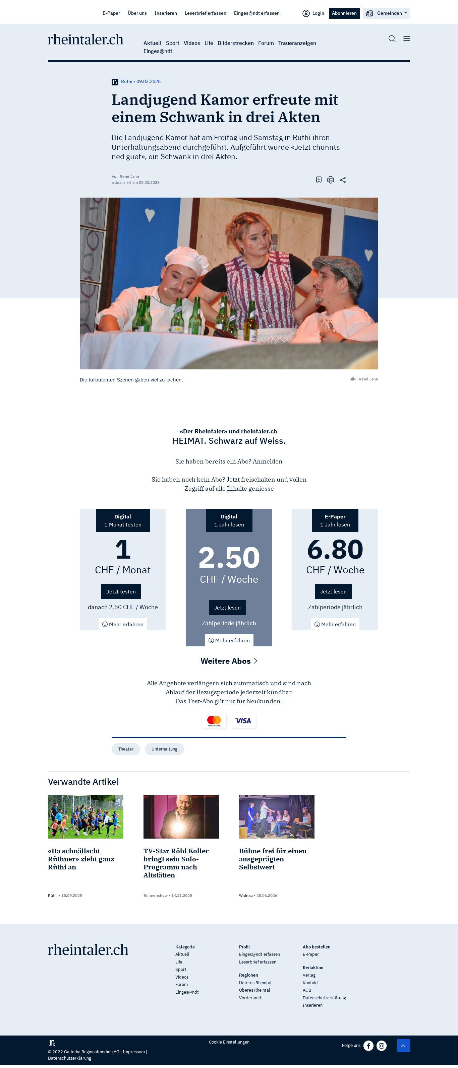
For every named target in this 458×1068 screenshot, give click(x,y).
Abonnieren (344, 13)
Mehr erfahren (126, 624)
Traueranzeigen (297, 43)
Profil (244, 947)
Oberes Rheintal (254, 990)
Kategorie (185, 947)
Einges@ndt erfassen (257, 13)
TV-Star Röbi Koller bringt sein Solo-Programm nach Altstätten (176, 862)
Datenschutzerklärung (324, 998)
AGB (307, 990)
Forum (266, 43)
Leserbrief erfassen (205, 13)
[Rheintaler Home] (85, 38)
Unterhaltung (164, 749)
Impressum (134, 1052)
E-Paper (111, 13)
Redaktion (313, 968)
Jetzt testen (121, 591)
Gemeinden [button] (389, 13)
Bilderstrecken (236, 43)
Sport (172, 43)
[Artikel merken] (319, 179)
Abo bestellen (317, 947)
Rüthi (53, 895)
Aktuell (153, 43)
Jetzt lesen (227, 607)
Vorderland (250, 998)
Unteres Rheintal (255, 983)
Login (317, 13)
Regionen (248, 975)
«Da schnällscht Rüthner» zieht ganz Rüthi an (81, 858)
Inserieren (166, 13)
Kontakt (310, 983)
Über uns (137, 13)
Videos (192, 43)
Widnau (246, 895)
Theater (125, 749)
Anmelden (268, 461)
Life (209, 43)
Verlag (309, 975)
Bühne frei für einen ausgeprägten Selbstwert (272, 858)
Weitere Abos (227, 660)
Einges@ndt (158, 51)
